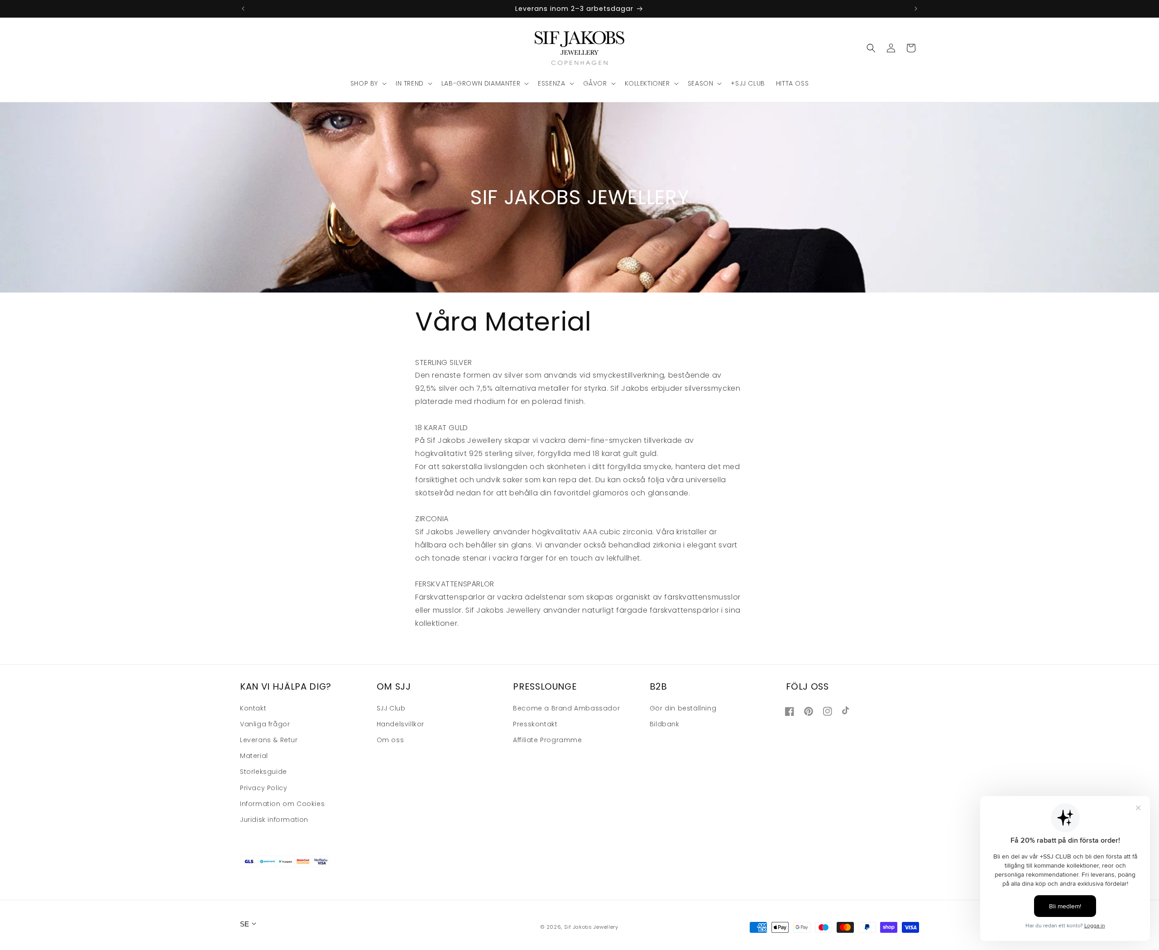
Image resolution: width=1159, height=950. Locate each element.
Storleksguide (263, 771)
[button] (367, 83)
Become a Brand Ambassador (566, 708)
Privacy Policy (263, 787)
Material (254, 755)
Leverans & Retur (269, 739)
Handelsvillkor (400, 724)
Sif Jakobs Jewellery (591, 927)
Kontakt (253, 708)
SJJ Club (391, 708)
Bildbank (665, 724)
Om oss (390, 739)
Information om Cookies (282, 803)
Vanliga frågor (265, 724)
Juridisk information (274, 819)
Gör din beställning (683, 708)
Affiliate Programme (547, 739)
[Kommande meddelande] (916, 8)
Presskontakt (535, 724)
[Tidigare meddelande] (243, 8)
